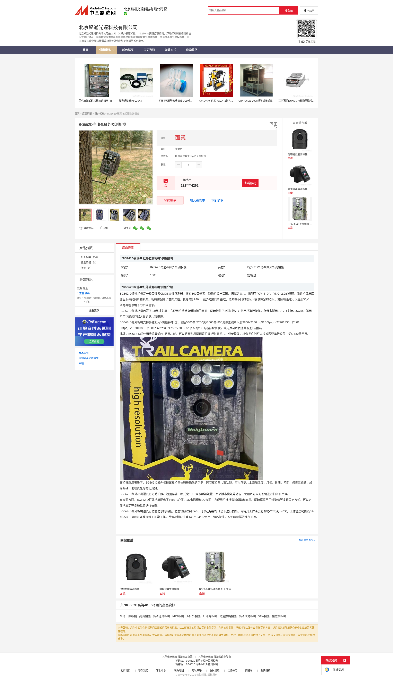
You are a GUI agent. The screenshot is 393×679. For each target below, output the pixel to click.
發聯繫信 (170, 200)
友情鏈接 (265, 670)
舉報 (106, 228)
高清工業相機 (128, 616)
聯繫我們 (143, 670)
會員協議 (214, 670)
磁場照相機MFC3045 (130, 100)
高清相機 (145, 616)
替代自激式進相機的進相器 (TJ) (96, 100)
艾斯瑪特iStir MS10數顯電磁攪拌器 (297, 100)
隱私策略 (197, 670)
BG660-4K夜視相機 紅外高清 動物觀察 (309, 224)
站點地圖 (179, 670)
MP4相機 (178, 616)
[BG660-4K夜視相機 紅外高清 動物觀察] (300, 209)
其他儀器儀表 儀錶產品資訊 (177, 657)
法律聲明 (232, 670)
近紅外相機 (193, 616)
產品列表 (87, 113)
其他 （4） (87, 268)
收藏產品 (88, 228)
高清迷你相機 (161, 616)
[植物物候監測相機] (300, 139)
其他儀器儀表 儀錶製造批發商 (214, 657)
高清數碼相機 (228, 616)
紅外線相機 (210, 616)
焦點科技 (201, 675)
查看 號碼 (84, 293)
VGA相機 (264, 616)
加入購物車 (197, 200)
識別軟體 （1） (89, 262)
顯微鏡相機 (279, 616)
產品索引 (84, 353)
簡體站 (249, 670)
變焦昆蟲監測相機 (297, 189)
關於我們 (125, 670)
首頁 (77, 113)
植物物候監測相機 (297, 154)
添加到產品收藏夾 (88, 358)
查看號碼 (250, 183)
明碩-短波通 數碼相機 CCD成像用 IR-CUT (181, 100)
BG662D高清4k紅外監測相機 (202, 660)
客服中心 (161, 670)
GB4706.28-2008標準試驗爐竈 (255, 100)
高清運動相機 (247, 616)
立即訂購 (217, 200)
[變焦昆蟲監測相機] (300, 174)
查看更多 (94, 310)
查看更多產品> (307, 540)
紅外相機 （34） (90, 257)
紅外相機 (100, 113)
